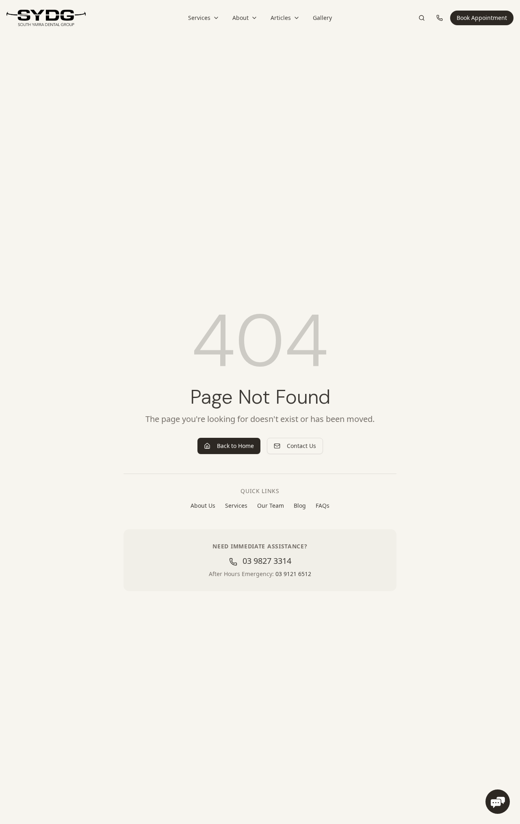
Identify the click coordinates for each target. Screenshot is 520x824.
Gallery (322, 18)
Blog (300, 505)
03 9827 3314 (265, 560)
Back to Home (235, 446)
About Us (203, 505)
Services (199, 18)
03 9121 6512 (293, 574)
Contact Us (301, 446)
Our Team (270, 505)
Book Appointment (482, 18)
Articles (281, 18)
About (240, 18)
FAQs (322, 505)
